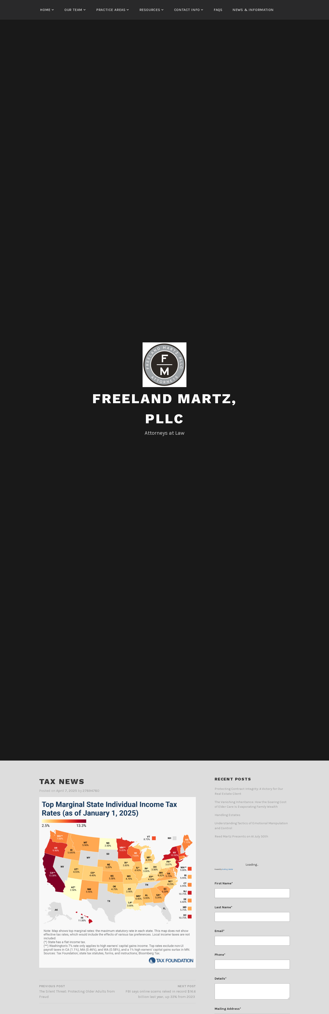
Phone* (220, 955)
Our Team (73, 10)
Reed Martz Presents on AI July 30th (241, 836)
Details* (220, 978)
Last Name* (223, 907)
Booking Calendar (227, 869)
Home (45, 10)
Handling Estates (227, 815)
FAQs (218, 10)
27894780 (91, 790)
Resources (149, 10)
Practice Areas (111, 10)
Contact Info (187, 10)
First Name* (224, 883)
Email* (219, 931)
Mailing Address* (228, 1009)
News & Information (253, 10)
